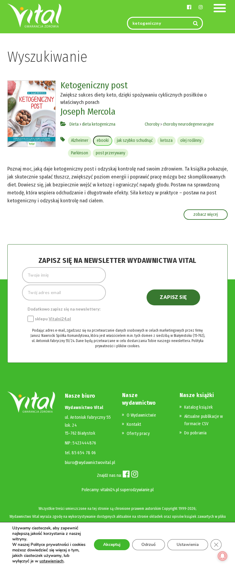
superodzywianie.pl (137, 489)
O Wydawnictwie (141, 415)
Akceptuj (112, 544)
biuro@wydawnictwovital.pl (90, 462)
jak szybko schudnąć (135, 140)
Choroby (152, 124)
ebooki (103, 140)
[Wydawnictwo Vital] (34, 15)
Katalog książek (198, 407)
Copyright (169, 508)
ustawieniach (51, 561)
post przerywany (110, 153)
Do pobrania (195, 433)
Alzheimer (79, 140)
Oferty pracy (138, 433)
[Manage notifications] (222, 556)
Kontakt (134, 424)
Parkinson (79, 153)
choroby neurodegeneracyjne (188, 124)
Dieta (74, 124)
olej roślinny (190, 140)
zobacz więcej (205, 214)
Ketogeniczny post (94, 85)
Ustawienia (188, 544)
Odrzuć (148, 544)
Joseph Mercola (87, 111)
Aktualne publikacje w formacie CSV (203, 420)
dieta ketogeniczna (98, 124)
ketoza (166, 140)
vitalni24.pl (109, 489)
